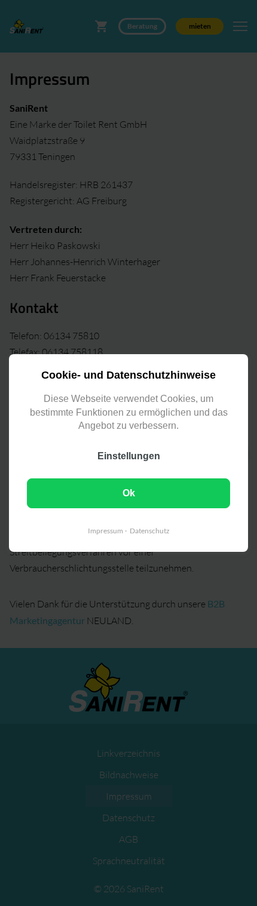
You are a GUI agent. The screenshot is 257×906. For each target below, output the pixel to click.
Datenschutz (150, 530)
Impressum (105, 530)
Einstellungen (128, 456)
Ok (129, 493)
